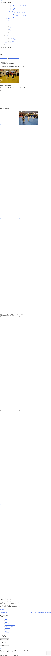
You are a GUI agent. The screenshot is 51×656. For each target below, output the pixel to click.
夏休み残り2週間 (9, 626)
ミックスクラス (12, 32)
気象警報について (13, 41)
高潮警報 (7, 632)
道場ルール (7, 36)
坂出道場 (11, 11)
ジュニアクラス (12, 26)
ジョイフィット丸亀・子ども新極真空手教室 (19, 15)
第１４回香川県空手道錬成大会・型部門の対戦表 (40, 612)
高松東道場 (11, 6)
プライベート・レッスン (14, 30)
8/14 (6, 629)
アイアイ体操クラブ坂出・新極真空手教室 (18, 12)
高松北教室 (11, 9)
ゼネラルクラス (12, 27)
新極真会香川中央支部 (14, 58)
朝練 (6, 619)
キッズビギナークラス (14, 23)
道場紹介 (7, 3)
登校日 (6, 620)
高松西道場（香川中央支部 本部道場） (18, 5)
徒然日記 (2, 609)
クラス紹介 (7, 20)
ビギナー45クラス (13, 21)
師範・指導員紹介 (9, 18)
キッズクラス (12, 24)
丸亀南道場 (11, 14)
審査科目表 (11, 38)
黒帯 (6, 622)
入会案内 (7, 35)
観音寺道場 (11, 17)
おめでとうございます (10, 623)
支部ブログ (7, 42)
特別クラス (11, 29)
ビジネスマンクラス (13, 33)
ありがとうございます (10, 625)
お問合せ (7, 44)
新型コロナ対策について (14, 39)
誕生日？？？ (8, 631)
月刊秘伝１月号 (3, 612)
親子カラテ (7, 628)
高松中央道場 (12, 8)
